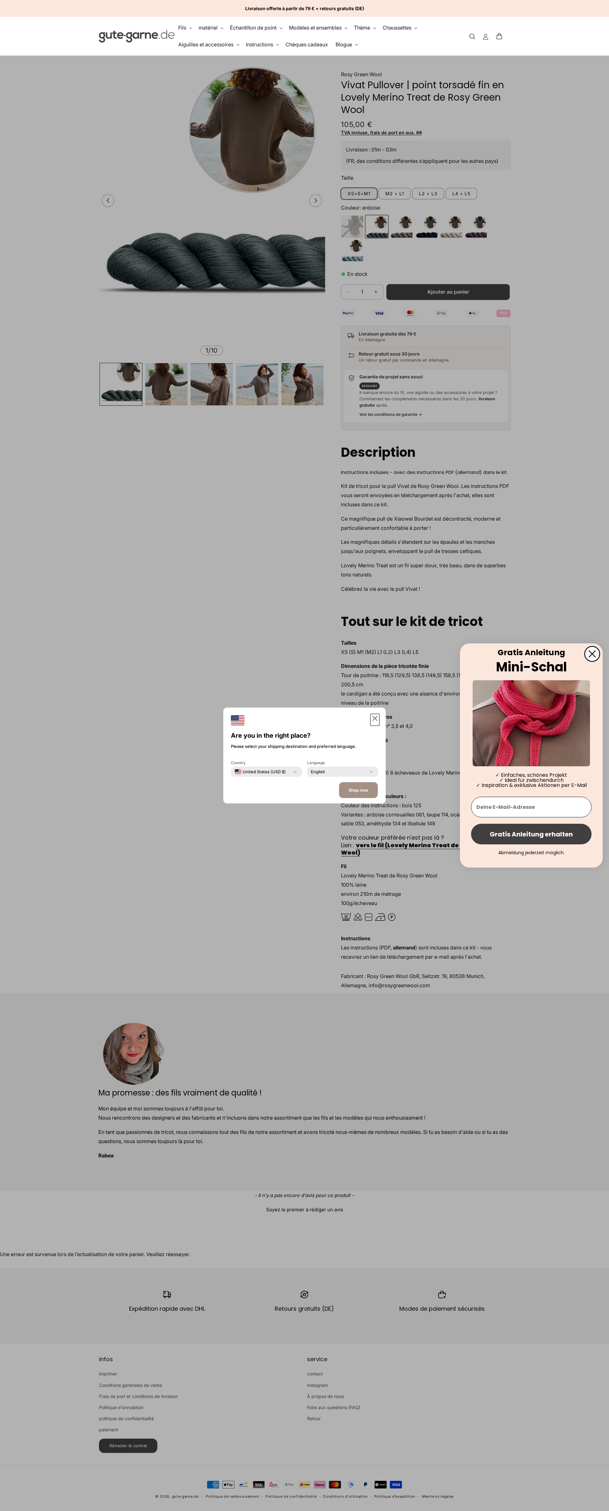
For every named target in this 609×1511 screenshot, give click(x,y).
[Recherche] (472, 36)
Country (238, 762)
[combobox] (260, 772)
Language (316, 762)
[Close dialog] (592, 654)
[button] (501, 36)
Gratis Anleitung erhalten (531, 834)
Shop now (358, 790)
